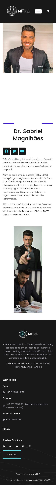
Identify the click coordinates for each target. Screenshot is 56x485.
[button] (48, 11)
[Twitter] (10, 446)
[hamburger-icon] (38, 11)
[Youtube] (17, 446)
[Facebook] (4, 446)
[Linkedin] (23, 446)
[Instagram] (30, 446)
